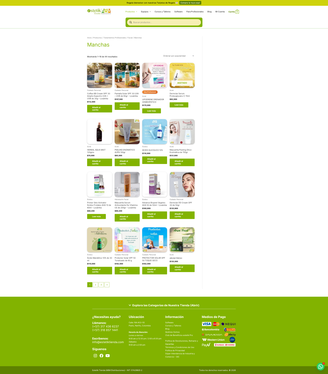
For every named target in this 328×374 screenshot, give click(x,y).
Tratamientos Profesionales (114, 38)
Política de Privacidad (175, 350)
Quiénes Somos (172, 332)
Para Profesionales (195, 11)
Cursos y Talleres (163, 11)
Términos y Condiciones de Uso (179, 347)
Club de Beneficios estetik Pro (179, 335)
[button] (320, 366)
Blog (209, 11)
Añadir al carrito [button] (96, 108)
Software (178, 11)
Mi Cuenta (220, 11)
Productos (130, 11)
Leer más (151, 111)
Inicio (89, 38)
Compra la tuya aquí (190, 3)
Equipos (144, 11)
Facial (130, 38)
